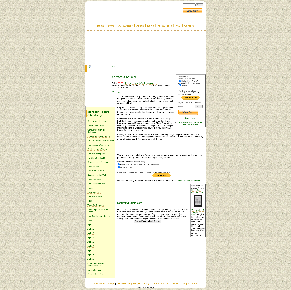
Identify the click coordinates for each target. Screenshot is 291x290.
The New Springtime (96, 154)
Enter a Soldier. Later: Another (100, 141)
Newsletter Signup (104, 283)
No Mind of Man (94, 270)
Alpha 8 (90, 255)
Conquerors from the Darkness (96, 131)
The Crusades (93, 166)
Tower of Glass (94, 192)
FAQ (178, 26)
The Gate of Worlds (96, 125)
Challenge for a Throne (97, 149)
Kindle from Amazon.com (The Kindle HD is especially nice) (197, 202)
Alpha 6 (90, 246)
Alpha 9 (90, 259)
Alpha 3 (90, 233)
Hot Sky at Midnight (96, 158)
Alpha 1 (90, 225)
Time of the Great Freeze (98, 136)
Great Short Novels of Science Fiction (97, 264)
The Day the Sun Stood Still (99, 216)
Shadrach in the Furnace (98, 121)
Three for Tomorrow (95, 205)
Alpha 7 (90, 250)
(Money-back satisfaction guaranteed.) (141, 83)
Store (111, 26)
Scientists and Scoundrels (98, 162)
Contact (189, 26)
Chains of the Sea (95, 274)
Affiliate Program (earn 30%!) (133, 283)
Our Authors (125, 26)
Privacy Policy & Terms (184, 283)
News (150, 26)
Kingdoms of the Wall (96, 175)
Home (100, 26)
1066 (89, 220)
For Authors (164, 26)
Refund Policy (160, 283)
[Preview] (116, 92)
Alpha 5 (90, 242)
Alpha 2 (90, 229)
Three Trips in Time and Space (97, 210)
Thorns (90, 188)
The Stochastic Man (96, 184)
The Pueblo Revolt (95, 171)
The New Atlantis (94, 196)
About (140, 26)
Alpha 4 (90, 237)
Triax (89, 201)
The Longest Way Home (98, 145)
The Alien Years (94, 179)
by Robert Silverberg (124, 76)
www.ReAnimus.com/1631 (189, 181)
